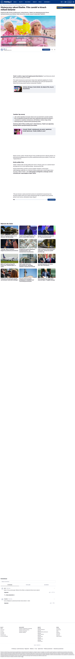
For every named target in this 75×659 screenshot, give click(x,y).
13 (54, 592)
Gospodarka (46, 1)
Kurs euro (2, 631)
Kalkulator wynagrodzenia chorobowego (25, 628)
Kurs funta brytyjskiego (4, 636)
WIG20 (57, 631)
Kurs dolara (2, 633)
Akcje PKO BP (58, 629)
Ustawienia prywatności (58, 648)
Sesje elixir (58, 632)
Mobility (35, 1)
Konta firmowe (40, 641)
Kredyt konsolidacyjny (41, 629)
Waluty (20, 1)
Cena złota (58, 628)
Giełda (14, 1)
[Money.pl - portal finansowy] (8, 2)
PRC (4, 49)
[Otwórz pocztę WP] (62, 2)
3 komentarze (47, 49)
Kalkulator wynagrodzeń (23, 631)
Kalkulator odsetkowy (22, 632)
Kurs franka (2, 632)
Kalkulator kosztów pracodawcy (24, 629)
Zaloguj (69, 1)
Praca (40, 1)
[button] (65, 2)
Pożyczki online (40, 636)
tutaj (22, 656)
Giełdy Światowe (59, 636)
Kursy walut (2, 629)
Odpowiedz (6, 592)
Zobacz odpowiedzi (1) (10, 594)
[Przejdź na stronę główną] (2, 2)
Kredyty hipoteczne (41, 634)
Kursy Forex (58, 633)
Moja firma (27, 1)
